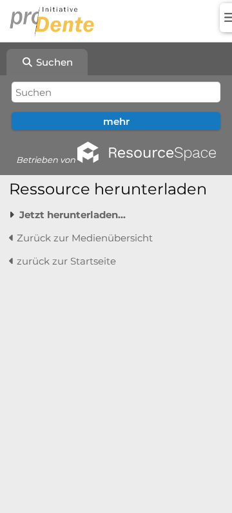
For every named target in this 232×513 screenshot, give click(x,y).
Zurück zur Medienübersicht (83, 238)
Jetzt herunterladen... (72, 215)
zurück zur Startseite (65, 261)
